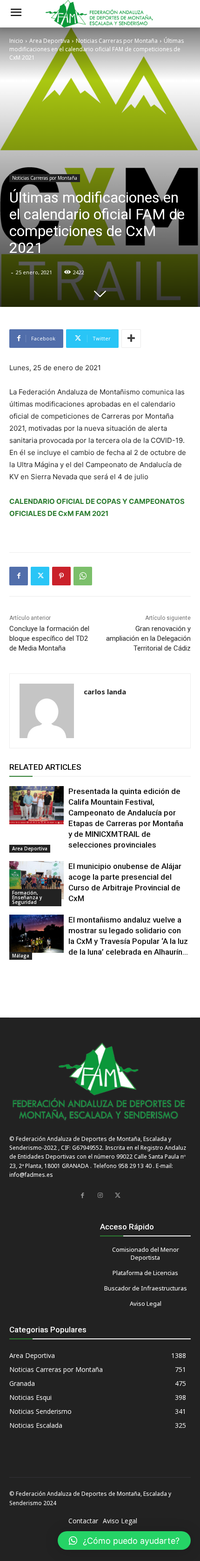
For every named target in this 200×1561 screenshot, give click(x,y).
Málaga (20, 955)
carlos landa (105, 691)
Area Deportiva (49, 41)
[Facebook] (18, 576)
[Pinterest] (61, 576)
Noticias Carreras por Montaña (117, 41)
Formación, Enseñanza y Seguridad (27, 897)
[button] (124, 1540)
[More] (131, 338)
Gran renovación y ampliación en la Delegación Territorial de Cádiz (148, 638)
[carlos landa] (47, 711)
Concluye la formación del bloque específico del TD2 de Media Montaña (49, 638)
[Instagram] (100, 1195)
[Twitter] (40, 576)
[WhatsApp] (82, 576)
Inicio (16, 41)
